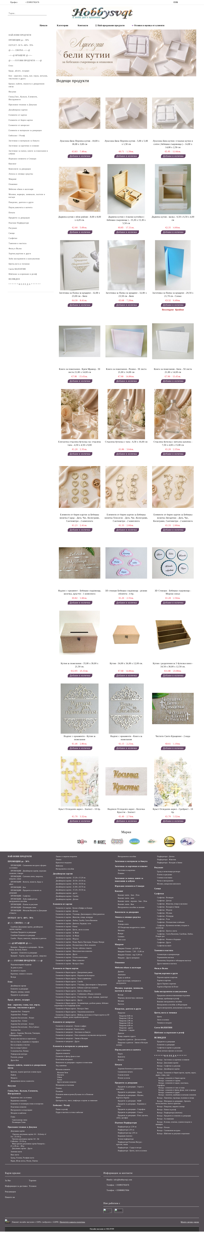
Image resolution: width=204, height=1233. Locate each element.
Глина (13, 1117)
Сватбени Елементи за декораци (23, 935)
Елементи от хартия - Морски (67, 939)
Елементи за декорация (19, 989)
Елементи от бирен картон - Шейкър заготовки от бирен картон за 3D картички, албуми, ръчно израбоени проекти (81, 1016)
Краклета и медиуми (63, 863)
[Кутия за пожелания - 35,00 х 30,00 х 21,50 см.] (79, 636)
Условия (32, 1186)
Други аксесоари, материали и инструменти (128, 982)
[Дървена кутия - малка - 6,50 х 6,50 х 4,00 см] (173, 189)
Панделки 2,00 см (126, 1021)
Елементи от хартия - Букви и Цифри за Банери (74, 908)
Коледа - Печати (163, 1127)
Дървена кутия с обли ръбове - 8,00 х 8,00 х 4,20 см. (79, 218)
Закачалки (122, 975)
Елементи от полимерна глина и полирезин (27, 1104)
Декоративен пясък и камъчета (22, 1081)
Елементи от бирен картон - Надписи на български (75, 975)
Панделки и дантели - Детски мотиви (132, 1040)
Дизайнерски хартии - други (66, 893)
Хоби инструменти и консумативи (170, 991)
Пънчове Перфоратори (126, 1123)
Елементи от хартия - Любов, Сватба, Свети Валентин (76, 920)
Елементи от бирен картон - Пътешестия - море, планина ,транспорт (82, 997)
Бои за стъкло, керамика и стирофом (25, 1042)
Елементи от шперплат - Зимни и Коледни (72, 1038)
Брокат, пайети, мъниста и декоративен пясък (27, 1066)
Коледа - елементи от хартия (169, 1081)
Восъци (120, 995)
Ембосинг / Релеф (61, 1105)
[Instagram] (186, 2)
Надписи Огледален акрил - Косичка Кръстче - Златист (126, 810)
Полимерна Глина (19, 1122)
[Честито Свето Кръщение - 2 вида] (173, 708)
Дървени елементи (63, 1053)
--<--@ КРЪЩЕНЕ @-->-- (20, 943)
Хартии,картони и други (166, 973)
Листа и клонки (163, 1020)
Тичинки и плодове (164, 1023)
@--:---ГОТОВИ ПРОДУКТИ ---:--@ (25, 961)
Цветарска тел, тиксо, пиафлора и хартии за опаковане (76, 1101)
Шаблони (59, 866)
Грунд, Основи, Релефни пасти (22, 1158)
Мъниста (14, 1078)
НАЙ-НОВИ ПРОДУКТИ (20, 856)
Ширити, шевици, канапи (20, 992)
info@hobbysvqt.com (123, 1180)
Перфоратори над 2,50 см (127, 1133)
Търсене (32, 1181)
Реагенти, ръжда (17, 1057)
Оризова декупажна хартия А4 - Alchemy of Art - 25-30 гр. (28, 1135)
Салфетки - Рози (163, 919)
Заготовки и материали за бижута (131, 861)
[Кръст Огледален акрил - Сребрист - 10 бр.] (173, 781)
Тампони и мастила (163, 950)
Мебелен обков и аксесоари (128, 968)
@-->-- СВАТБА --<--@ (18, 923)
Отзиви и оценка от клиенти (149, 25)
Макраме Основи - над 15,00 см (130, 955)
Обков (59, 1077)
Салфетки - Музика (164, 913)
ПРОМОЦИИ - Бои (18, 887)
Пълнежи (59, 1091)
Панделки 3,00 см (126, 1023)
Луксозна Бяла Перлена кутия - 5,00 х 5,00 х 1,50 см (126, 142)
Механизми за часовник (65, 1085)
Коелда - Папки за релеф (166, 1110)
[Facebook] (182, 2)
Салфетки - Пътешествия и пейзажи (170, 922)
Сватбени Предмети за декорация (23, 932)
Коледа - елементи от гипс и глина (171, 1088)
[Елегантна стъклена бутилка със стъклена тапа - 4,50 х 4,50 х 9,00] (79, 414)
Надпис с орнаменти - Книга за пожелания (126, 738)
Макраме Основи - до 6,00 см (129, 948)
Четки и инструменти (165, 881)
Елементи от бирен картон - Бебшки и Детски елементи (77, 988)
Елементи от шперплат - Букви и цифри (71, 1026)
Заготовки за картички (126, 870)
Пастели (121, 1004)
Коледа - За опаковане (165, 1119)
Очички (59, 1088)
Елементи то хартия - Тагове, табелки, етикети (73, 948)
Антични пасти (16, 1152)
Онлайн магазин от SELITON (102, 1229)
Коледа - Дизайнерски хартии (168, 1069)
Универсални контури (19, 1054)
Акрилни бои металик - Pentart (22, 1018)
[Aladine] (135, 842)
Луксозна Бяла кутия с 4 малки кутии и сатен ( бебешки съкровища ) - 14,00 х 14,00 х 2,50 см (173, 144)
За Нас (8, 1181)
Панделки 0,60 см (126, 1016)
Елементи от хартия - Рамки (66, 927)
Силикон (121, 937)
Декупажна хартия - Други (22, 1148)
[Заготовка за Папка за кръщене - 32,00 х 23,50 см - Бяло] (126, 265)
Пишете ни (10, 1197)
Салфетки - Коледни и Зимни (168, 907)
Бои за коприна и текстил (20, 1045)
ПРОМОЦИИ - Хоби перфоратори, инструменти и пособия (23, 900)
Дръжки (121, 972)
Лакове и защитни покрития (66, 856)
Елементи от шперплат (64, 1022)
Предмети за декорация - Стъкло (130, 1112)
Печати (118, 1065)
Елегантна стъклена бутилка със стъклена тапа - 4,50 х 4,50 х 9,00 (79, 443)
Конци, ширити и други (126, 1036)
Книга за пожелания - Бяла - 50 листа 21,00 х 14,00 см (173, 370)
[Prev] (61, 53)
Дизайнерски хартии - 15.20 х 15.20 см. (71, 878)
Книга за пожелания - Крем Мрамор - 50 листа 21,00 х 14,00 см (79, 370)
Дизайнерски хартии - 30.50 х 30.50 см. (71, 884)
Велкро (120, 934)
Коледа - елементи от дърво (169, 1092)
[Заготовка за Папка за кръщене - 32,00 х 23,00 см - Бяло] (79, 265)
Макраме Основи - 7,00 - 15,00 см (131, 951)
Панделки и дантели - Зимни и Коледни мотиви (132, 1044)
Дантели (121, 1033)
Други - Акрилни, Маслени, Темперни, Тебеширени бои (24, 1034)
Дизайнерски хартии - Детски (67, 899)
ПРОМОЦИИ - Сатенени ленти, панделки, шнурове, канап (26, 877)
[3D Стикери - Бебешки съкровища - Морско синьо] (173, 563)
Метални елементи (63, 1069)
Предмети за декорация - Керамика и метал (131, 1105)
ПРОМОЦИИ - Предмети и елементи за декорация (25, 891)
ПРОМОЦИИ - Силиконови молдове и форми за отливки (27, 866)
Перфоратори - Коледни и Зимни (169, 863)
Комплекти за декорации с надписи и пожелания (74, 1062)
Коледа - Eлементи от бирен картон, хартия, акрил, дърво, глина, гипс (176, 1074)
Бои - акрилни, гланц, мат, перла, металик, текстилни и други (24, 1006)
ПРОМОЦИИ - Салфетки (20, 896)
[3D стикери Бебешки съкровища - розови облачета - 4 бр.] (126, 563)
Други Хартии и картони (166, 984)
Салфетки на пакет (164, 946)
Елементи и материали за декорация (70, 1046)
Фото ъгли (122, 940)
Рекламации (10, 1192)
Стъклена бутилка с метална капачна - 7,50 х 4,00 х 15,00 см (172, 443)
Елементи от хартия (62, 904)
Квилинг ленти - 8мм (126, 904)
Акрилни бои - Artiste (19, 1021)
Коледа (13, 977)
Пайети (13, 1075)
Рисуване (158, 868)
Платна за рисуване (164, 875)
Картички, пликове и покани (21, 974)
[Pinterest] (194, 2)
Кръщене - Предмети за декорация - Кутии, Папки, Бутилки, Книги (26, 948)
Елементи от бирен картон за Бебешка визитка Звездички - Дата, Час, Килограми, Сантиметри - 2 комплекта (173, 517)
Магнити (60, 1075)
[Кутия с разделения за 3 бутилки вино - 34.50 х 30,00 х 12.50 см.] (173, 636)
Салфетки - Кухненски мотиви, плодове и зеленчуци (172, 926)
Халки (59, 1080)
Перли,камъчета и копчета (128, 1050)
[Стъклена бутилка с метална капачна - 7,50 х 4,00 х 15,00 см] (173, 414)
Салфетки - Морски (164, 910)
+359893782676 (32, 2)
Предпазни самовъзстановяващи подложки (173, 995)
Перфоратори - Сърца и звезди (129, 1148)
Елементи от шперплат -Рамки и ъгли (70, 1029)
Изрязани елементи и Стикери (129, 886)
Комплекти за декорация (127, 912)
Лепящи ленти (123, 924)
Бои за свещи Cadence (19, 1048)
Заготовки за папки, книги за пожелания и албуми (129, 879)
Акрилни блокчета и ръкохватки (130, 1069)
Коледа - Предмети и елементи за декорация (174, 1116)
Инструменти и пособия (65, 869)
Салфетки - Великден (165, 898)
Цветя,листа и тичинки (165, 1013)
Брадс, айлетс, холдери (19, 1000)
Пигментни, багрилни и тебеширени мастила (174, 961)
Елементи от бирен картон (65, 968)
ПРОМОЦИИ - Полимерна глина (23, 907)
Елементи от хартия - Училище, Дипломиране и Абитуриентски (80, 914)
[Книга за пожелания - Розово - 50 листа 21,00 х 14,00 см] (126, 341)
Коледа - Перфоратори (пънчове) (169, 1113)
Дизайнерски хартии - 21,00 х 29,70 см (70, 887)
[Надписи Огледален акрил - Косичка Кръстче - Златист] (126, 781)
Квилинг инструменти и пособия (169, 1002)
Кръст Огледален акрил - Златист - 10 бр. (79, 809)
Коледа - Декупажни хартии (167, 1063)
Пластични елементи (18, 1107)
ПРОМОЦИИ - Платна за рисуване (24, 904)
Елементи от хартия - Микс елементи (70, 960)
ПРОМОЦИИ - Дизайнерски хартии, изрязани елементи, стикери (27, 872)
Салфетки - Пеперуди (165, 916)
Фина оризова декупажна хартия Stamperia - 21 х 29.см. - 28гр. (28, 1145)
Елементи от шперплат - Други (67, 1041)
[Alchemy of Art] (152, 842)
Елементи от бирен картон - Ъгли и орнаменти (73, 978)
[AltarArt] (187, 842)
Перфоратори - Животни (166, 860)
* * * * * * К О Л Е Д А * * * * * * (170, 1056)
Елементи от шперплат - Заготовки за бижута (73, 1032)
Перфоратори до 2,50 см (127, 1127)
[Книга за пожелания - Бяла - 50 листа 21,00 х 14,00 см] (173, 341)
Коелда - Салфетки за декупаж (168, 1066)
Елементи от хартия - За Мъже (67, 936)
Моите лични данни (190, 1222)
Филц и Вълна (161, 968)
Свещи (157, 889)
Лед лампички (61, 1066)
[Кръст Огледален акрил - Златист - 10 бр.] (79, 781)
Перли (120, 1054)
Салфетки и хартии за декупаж (169, 1048)
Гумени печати (123, 1075)
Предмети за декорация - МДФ (129, 1101)
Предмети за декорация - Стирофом (131, 1109)
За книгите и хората (18, 971)
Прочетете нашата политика (72, 1222)
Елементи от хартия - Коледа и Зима (70, 964)
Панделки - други (126, 1028)
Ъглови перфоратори (126, 1139)
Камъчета (121, 1057)
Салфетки (159, 894)
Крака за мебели (124, 978)
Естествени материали (64, 1059)
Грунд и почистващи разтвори (168, 872)
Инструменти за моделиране (21, 1110)
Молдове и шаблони (18, 1113)
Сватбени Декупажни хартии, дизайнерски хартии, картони (26, 928)
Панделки (121, 1013)
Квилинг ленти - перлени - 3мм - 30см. (133, 901)
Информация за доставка (16, 1186)
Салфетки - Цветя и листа (167, 931)
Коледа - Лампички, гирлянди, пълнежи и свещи (175, 1098)
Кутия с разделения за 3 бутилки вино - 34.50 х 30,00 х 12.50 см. (173, 665)
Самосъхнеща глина (19, 1120)
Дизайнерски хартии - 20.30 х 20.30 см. (71, 881)
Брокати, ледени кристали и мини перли (26, 1072)
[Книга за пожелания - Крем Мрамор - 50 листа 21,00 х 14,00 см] (79, 341)
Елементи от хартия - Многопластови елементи (74, 951)
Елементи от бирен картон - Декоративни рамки (74, 972)
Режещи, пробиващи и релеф (168, 999)
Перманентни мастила (165, 957)
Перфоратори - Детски (165, 856)
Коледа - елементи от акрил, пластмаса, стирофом (173, 1084)
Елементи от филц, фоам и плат (68, 1056)
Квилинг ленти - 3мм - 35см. (129, 895)
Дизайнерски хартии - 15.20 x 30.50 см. (71, 890)
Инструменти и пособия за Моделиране (172, 1005)
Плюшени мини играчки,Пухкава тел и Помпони (74, 1094)
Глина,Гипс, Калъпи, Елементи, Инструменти (23, 1092)
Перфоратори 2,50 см (126, 1130)
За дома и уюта (16, 968)
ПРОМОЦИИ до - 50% (19, 861)
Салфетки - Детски (164, 901)
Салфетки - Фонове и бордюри (169, 939)
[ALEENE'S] (170, 842)
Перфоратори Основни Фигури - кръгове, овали (129, 1143)
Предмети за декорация (19, 995)
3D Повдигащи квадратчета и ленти (131, 927)
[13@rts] (82, 842)
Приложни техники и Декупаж (22, 1127)
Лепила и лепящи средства (128, 917)
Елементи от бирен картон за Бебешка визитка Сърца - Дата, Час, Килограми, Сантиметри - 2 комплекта (80, 517)
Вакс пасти (15, 1155)
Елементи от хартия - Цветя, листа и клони (72, 930)
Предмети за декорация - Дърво (130, 1092)
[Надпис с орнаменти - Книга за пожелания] (126, 708)
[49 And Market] (100, 842)
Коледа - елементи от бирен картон (171, 1078)
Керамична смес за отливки (21, 1098)
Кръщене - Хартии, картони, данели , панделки (28, 956)
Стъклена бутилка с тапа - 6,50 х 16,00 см (126, 442)
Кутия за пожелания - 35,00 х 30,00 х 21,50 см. (79, 665)
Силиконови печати (125, 1072)
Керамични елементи (19, 1101)
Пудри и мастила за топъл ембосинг (69, 1112)
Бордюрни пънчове (125, 1136)
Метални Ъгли (62, 1073)
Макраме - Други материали (128, 958)
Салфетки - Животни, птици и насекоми (172, 904)
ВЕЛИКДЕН (160, 1038)
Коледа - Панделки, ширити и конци (170, 1106)
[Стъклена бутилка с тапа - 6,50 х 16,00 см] (126, 414)
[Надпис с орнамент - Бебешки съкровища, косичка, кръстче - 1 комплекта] (79, 563)
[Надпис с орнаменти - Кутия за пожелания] (79, 708)
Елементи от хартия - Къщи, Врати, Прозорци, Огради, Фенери (80, 942)
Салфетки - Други (164, 942)
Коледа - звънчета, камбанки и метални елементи (177, 1095)
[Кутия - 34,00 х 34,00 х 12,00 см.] (126, 636)
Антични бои (16, 1030)
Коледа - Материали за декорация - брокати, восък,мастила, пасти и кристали (173, 1102)
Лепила (58, 860)
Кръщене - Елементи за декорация (24, 953)
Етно (10, 982)
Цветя (159, 1017)
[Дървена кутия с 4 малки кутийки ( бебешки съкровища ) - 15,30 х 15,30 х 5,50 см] (126, 189)
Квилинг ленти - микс (126, 898)
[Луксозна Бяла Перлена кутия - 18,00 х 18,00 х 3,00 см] (79, 113)
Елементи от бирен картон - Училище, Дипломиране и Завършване (81, 985)
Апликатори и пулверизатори (168, 954)
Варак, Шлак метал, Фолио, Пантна (24, 1161)
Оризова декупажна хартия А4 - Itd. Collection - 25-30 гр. (25, 1140)
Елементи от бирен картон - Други (69, 1000)
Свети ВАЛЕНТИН (163, 1028)
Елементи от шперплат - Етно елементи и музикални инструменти (81, 1035)
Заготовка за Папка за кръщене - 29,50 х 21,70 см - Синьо (172, 294)
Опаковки (119, 963)
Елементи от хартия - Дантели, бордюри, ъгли (73, 923)
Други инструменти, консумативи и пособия (174, 1008)
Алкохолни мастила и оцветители (23, 1039)
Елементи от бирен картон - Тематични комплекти (75, 1012)
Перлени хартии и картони (167, 977)
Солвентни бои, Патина (19, 1051)
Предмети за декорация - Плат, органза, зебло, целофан (132, 1116)
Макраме (119, 944)
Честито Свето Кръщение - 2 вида (173, 736)
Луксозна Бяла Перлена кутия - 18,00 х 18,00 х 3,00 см (80, 142)
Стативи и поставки (164, 878)
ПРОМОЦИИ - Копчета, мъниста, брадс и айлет (26, 883)
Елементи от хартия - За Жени (67, 933)
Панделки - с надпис (127, 1030)
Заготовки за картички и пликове (131, 866)
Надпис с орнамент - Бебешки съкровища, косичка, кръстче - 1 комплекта (79, 592)
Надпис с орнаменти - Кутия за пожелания (79, 738)
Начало (43, 25)
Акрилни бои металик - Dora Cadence (25, 1027)
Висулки (12, 1086)
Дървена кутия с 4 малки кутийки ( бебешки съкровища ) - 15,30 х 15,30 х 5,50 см (126, 220)
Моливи (121, 1001)
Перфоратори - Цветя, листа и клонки (132, 1151)
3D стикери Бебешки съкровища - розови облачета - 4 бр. (126, 592)
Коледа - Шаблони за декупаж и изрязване (173, 1134)
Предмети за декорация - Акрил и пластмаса (130, 1088)
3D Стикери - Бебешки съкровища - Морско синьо (173, 592)
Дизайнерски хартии (18, 986)
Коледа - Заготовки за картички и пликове (173, 1060)
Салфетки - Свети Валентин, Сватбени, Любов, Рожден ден (174, 935)
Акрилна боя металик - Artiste (22, 1024)
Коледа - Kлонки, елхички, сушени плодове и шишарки (174, 1123)
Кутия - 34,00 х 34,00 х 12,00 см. (126, 663)
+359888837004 (122, 1190)
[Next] (191, 53)
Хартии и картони (164, 980)
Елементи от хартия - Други (66, 954)
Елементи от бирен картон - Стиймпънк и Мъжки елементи (78, 994)
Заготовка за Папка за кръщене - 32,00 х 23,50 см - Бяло (126, 294)
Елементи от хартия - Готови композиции (71, 957)
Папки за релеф (62, 1109)
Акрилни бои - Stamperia (20, 1012)
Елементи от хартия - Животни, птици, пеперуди (74, 917)
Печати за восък (124, 1078)
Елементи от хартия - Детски (67, 911)
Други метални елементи (66, 1082)
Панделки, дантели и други (128, 1009)
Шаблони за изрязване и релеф (169, 1033)
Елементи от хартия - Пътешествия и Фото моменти (76, 945)
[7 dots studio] (117, 842)
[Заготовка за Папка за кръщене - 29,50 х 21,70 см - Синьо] (173, 265)
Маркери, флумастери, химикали (130, 998)
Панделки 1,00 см (126, 1018)
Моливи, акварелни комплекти (169, 884)
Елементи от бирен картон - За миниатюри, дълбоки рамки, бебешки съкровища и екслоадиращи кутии (81, 1004)
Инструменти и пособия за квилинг (131, 907)
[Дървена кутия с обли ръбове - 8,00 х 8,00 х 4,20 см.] (79, 189)
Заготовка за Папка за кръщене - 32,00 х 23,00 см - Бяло (79, 294)
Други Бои (15, 1060)
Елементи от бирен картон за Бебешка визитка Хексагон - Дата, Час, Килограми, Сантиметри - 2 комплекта (126, 517)
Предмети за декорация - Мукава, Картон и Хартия (130, 1096)
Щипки (58, 1097)
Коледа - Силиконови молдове (168, 1130)
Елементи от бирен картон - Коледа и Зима (72, 1009)
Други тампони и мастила (167, 964)
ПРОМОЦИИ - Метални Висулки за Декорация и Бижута (28, 912)
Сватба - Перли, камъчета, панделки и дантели (28, 938)
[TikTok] (190, 2)
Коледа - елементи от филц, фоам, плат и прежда (177, 1090)
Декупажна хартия (18, 1131)
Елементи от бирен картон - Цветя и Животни (73, 991)
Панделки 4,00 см (126, 1025)
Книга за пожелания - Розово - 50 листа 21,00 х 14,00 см (126, 370)
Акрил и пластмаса (63, 1050)
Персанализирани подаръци (21, 965)
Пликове (121, 873)
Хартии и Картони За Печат (167, 987)
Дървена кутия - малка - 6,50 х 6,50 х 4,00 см (173, 218)
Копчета (121, 1060)
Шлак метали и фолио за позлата (169, 1051)
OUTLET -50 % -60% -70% (20, 918)
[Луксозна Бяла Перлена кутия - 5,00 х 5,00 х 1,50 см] (126, 113)
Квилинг (119, 891)
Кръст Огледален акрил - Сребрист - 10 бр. (173, 810)
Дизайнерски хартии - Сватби (67, 896)
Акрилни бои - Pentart (19, 1015)
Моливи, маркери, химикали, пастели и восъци (129, 989)
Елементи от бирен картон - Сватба (69, 982)
